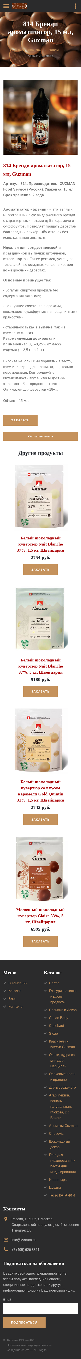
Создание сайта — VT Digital (27, 1350)
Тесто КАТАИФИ (62, 1195)
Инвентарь (58, 1180)
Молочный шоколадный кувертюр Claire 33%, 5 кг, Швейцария (40, 915)
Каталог (53, 49)
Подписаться (24, 1322)
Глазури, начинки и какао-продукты (62, 996)
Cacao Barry (58, 1018)
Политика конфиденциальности (29, 1345)
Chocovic (56, 1133)
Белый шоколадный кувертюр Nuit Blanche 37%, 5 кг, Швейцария (40, 666)
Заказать (40, 569)
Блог (12, 999)
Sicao (53, 1033)
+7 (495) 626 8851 (25, 1250)
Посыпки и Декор (63, 1010)
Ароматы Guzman (63, 1126)
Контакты (15, 1006)
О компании (17, 983)
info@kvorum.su (23, 1240)
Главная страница (28, 49)
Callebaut (56, 1026)
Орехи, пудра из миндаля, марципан (62, 1060)
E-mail (7, 1299)
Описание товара (40, 436)
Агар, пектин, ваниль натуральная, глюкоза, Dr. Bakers (60, 1106)
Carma (54, 983)
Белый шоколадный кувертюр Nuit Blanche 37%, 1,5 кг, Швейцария (40, 544)
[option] (40, 117)
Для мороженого (62, 1087)
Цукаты (55, 1187)
